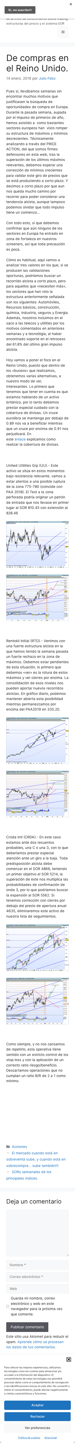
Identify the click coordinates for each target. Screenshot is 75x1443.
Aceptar (37, 1405)
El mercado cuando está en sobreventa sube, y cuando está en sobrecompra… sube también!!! (36, 1159)
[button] (69, 1359)
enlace (20, 439)
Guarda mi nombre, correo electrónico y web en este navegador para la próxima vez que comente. (36, 1306)
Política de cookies (29, 1437)
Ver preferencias (37, 1428)
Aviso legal (50, 1437)
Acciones (19, 1147)
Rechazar (37, 1416)
